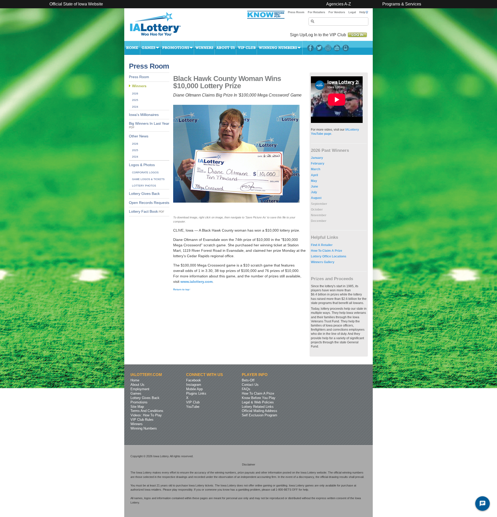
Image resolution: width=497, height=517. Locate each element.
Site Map (137, 407)
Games (150, 48)
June (314, 186)
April (314, 175)
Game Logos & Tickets (148, 179)
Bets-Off (248, 380)
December (318, 221)
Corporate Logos (145, 172)
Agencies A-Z (338, 4)
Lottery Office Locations (328, 256)
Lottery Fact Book (146, 211)
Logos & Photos (142, 165)
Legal (352, 12)
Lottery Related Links (258, 407)
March (315, 169)
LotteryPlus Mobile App (345, 48)
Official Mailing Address (259, 411)
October (317, 209)
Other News (138, 136)
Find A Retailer (322, 245)
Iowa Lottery (160, 26)
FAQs (246, 389)
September (319, 204)
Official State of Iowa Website (76, 4)
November (318, 215)
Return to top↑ (182, 289)
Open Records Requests (149, 203)
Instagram (328, 48)
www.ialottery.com (196, 281)
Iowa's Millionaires (144, 115)
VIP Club (246, 48)
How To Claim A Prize (326, 251)
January (317, 158)
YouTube (337, 48)
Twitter (319, 48)
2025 (135, 100)
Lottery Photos (144, 185)
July (314, 192)
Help (362, 12)
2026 (135, 93)
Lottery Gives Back (144, 194)
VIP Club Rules (142, 420)
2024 (135, 106)
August (316, 198)
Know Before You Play (258, 398)
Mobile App (194, 389)
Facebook (310, 48)
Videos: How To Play (146, 415)
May (314, 181)
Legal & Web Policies (258, 402)
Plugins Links (196, 393)
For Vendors (336, 12)
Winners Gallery (322, 262)
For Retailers (316, 12)
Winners (204, 48)
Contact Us (250, 385)
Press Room (296, 12)
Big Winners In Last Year (149, 125)
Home (132, 48)
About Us (225, 48)
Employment (139, 389)
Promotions (177, 48)
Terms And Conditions (146, 411)
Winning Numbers (280, 48)
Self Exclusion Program (259, 415)
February (317, 163)
